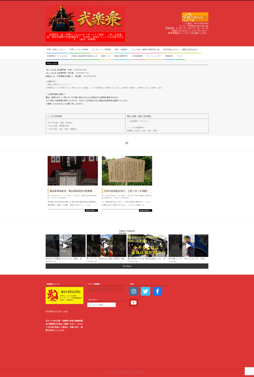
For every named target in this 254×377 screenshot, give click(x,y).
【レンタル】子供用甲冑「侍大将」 (60, 73)
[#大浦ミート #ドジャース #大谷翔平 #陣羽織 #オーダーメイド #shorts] (188, 245)
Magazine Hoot (124, 372)
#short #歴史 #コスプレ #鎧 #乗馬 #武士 (70, 258)
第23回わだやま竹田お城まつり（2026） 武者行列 (156, 258)
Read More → (91, 210)
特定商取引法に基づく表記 (57, 311)
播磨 (91, 196)
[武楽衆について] (64, 288)
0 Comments (62, 198)
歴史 (95, 196)
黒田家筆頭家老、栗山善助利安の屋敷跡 (70, 191)
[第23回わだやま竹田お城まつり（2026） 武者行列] (147, 245)
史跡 (87, 196)
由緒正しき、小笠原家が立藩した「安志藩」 (64, 76)
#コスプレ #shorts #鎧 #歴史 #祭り (107, 258)
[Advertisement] (189, 322)
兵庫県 (83, 196)
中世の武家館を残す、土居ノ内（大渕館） (126, 191)
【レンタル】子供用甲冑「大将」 (59, 69)
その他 (68, 196)
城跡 (122, 196)
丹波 (136, 196)
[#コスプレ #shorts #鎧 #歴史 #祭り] (107, 245)
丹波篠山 (141, 196)
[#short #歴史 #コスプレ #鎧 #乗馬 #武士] (66, 245)
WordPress (140, 372)
